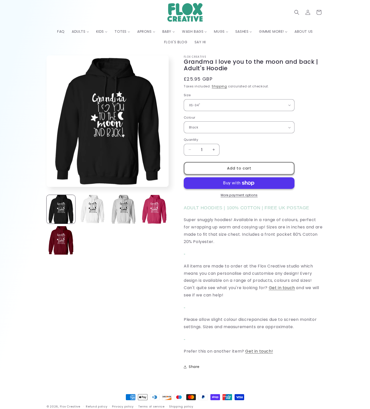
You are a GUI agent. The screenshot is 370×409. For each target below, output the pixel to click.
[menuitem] (61, 31)
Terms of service (151, 406)
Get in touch (282, 288)
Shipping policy (181, 406)
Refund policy (96, 406)
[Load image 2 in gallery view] (92, 209)
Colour (189, 117)
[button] (296, 12)
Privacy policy (123, 406)
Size (187, 95)
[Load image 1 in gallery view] (61, 209)
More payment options (239, 195)
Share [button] (194, 366)
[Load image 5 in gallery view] (61, 240)
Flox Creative (70, 406)
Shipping (219, 86)
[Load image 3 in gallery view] (123, 209)
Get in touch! (259, 351)
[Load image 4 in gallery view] (154, 209)
